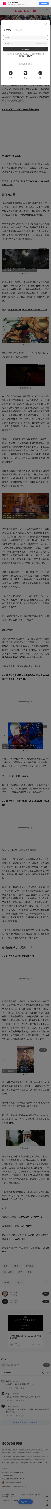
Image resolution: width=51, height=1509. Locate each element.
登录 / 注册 (25, 49)
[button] (46, 23)
